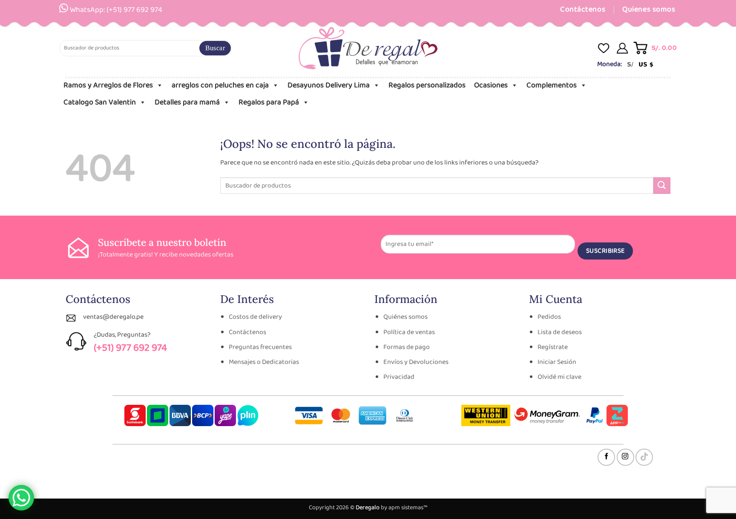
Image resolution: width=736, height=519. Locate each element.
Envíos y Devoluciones (415, 362)
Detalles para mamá (187, 102)
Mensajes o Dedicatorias (264, 362)
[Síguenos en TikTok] (644, 457)
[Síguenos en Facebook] (606, 457)
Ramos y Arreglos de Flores (108, 85)
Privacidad (398, 377)
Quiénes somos (405, 316)
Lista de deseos (560, 332)
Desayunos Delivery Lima (329, 85)
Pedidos (549, 316)
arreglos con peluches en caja (220, 85)
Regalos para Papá (269, 102)
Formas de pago (406, 347)
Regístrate (553, 347)
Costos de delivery (255, 316)
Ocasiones (491, 85)
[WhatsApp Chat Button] (21, 497)
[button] (656, 48)
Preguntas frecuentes (260, 347)
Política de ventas (409, 332)
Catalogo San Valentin (99, 102)
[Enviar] (215, 48)
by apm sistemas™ (404, 507)
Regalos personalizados (427, 85)
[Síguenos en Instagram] (625, 457)
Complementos (551, 85)
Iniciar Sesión (557, 362)
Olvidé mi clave (559, 377)
